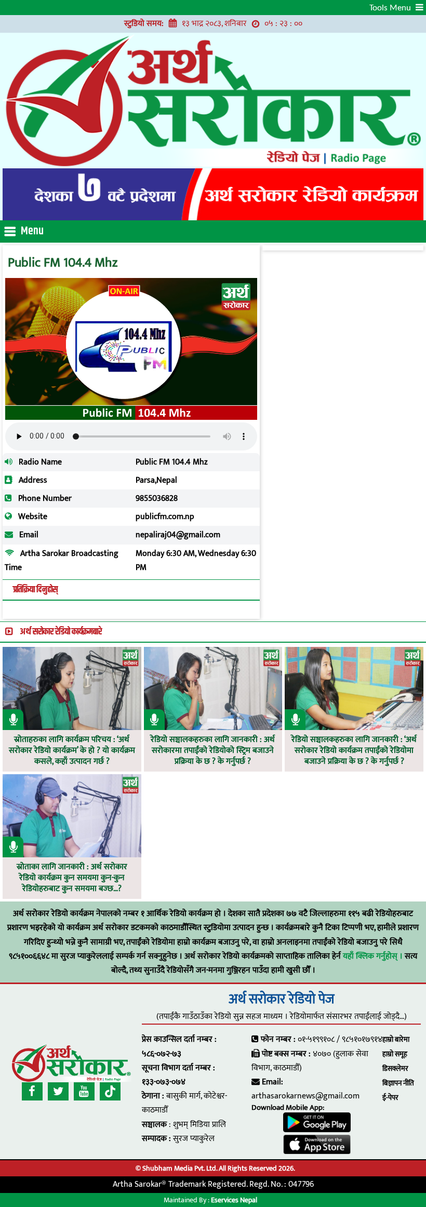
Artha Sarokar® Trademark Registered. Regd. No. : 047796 (213, 1184)
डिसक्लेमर (395, 1069)
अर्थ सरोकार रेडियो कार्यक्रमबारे (61, 632)
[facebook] (32, 1091)
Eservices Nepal (234, 1200)
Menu (32, 231)
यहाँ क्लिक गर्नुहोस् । (374, 956)
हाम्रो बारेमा (395, 1039)
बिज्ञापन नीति (398, 1083)
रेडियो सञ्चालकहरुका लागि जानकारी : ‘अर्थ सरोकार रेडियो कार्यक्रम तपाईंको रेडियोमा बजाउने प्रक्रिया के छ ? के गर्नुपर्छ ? (354, 751)
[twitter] (58, 1091)
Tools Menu (391, 8)
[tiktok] (110, 1091)
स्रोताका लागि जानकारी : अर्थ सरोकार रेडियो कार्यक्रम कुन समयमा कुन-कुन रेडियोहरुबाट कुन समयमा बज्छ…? (72, 878)
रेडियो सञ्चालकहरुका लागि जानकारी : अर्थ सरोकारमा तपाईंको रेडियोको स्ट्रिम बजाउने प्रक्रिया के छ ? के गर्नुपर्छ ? (213, 751)
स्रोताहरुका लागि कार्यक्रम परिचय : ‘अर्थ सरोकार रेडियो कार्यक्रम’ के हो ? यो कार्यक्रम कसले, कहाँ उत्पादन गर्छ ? (72, 751)
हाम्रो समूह (394, 1054)
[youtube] (84, 1091)
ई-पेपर (390, 1098)
